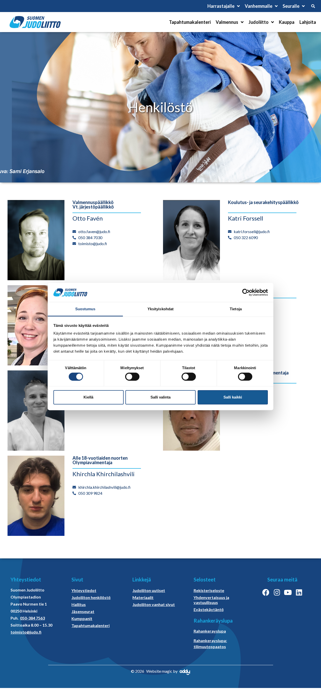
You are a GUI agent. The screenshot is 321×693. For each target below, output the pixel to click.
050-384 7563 (32, 618)
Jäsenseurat (82, 611)
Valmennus (227, 22)
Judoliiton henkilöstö (91, 597)
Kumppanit (81, 618)
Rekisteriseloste (209, 590)
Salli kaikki (232, 397)
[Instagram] (276, 592)
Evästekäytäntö (209, 609)
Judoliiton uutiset (148, 590)
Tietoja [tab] (236, 309)
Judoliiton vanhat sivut (153, 604)
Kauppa (286, 22)
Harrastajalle (220, 6)
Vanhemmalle (258, 6)
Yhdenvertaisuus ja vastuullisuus (211, 600)
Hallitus (78, 604)
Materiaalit (142, 597)
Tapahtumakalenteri (190, 22)
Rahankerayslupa (210, 631)
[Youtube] (287, 592)
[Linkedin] (298, 592)
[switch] (132, 376)
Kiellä (88, 397)
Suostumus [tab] (85, 309)
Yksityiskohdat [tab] (160, 309)
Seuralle (291, 6)
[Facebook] (265, 592)
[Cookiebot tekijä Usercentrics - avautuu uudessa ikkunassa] (246, 292)
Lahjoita (307, 22)
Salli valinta (160, 397)
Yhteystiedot (83, 590)
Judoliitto (259, 22)
